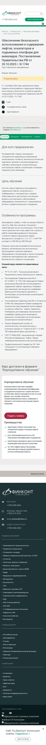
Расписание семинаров (31, 31)
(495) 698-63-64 (15, 130)
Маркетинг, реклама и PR (12, 589)
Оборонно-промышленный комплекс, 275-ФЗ (20, 556)
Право (5, 572)
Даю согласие (23, 739)
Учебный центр (15, 31)
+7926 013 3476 (14, 513)
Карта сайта (7, 697)
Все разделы (8, 619)
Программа (14, 137)
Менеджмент (8, 579)
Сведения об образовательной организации (19, 651)
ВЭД (4, 599)
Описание (4, 137)
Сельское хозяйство (10, 616)
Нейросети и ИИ (9, 612)
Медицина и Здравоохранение (14, 576)
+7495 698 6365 (14, 528)
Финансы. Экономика (11, 566)
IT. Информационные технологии (15, 609)
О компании (7, 673)
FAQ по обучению (9, 644)
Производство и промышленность (16, 545)
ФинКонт (5, 31)
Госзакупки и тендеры (11, 552)
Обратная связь (9, 683)
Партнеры (7, 655)
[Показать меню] (43, 23)
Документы (7, 690)
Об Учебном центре (10, 635)
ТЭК (4, 586)
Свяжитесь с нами (20, 128)
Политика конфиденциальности (15, 693)
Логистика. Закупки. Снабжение (15, 562)
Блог (5, 687)
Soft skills (6, 606)
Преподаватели (26, 137)
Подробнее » (22, 733)
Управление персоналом (12, 549)
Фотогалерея (8, 648)
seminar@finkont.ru (19, 519)
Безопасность (8, 582)
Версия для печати (37, 474)
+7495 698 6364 (14, 505)
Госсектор (7, 559)
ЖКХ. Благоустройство (12, 34)
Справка (37, 137)
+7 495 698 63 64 (9, 19)
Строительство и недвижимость (15, 596)
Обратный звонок (34, 19)
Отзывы (6, 641)
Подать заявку (15, 415)
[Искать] (41, 14)
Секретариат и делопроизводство (15, 592)
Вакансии (6, 677)
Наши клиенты (8, 680)
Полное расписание (10, 658)
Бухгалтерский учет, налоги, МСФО (16, 569)
